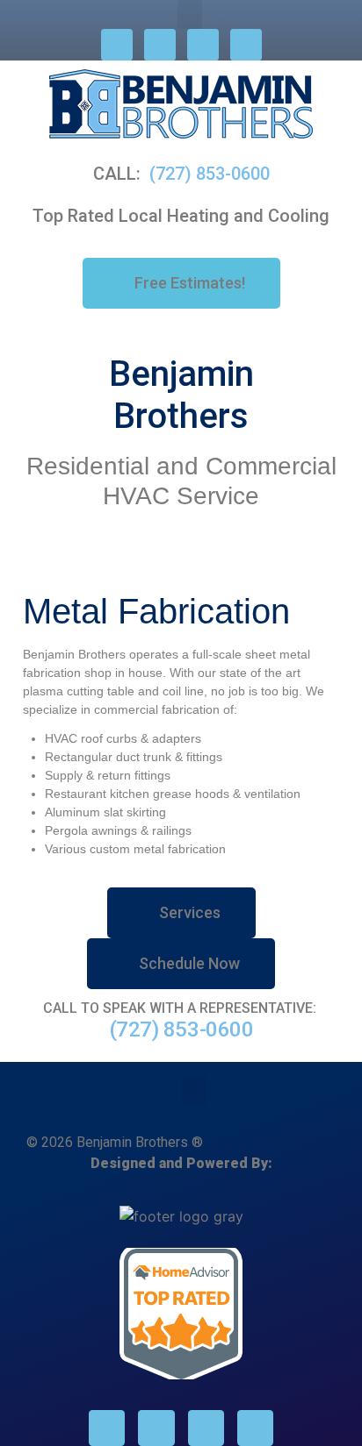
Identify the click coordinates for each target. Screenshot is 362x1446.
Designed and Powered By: (181, 1163)
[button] (189, 14)
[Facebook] (117, 45)
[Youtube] (246, 45)
